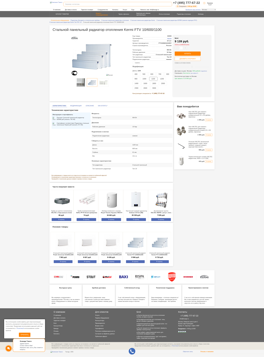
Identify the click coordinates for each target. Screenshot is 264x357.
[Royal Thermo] (172, 277)
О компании (56, 9)
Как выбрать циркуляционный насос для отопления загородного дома (150, 333)
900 (136, 79)
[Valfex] (107, 277)
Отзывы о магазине (206, 351)
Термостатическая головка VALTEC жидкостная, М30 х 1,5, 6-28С (200, 157)
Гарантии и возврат (87, 9)
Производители (100, 323)
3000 (154, 88)
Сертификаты (99, 328)
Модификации (76, 106)
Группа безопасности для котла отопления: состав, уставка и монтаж (151, 316)
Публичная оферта (101, 336)
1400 (137, 83)
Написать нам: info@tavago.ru (149, 9)
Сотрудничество (103, 9)
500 (144, 74)
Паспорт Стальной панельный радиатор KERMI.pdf (70, 118)
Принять (25, 335)
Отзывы (56, 331)
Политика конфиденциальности (105, 331)
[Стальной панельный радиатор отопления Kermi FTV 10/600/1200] (136, 242)
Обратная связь (188, 351)
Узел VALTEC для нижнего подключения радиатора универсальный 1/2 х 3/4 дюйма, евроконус (200, 114)
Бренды (56, 328)
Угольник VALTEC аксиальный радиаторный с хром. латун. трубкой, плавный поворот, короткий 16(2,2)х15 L (199, 144)
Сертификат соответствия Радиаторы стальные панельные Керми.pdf (73, 124)
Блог (55, 323)
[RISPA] (139, 277)
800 (167, 74)
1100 (153, 79)
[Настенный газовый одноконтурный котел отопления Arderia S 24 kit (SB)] (137, 200)
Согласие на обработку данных (105, 334)
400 (136, 74)
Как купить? (102, 106)
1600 (145, 83)
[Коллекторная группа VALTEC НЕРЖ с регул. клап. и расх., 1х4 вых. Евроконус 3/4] (161, 200)
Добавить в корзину (188, 59)
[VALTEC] (58, 277)
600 (152, 74)
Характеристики (59, 106)
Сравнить (137, 62)
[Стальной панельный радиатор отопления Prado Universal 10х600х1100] (87, 242)
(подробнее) (204, 71)
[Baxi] (123, 277)
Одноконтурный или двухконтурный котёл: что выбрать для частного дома (152, 324)
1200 (162, 79)
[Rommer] (188, 277)
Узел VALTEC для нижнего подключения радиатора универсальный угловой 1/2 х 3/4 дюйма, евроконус (200, 129)
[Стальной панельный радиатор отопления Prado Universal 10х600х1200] (111, 242)
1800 (154, 83)
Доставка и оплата (71, 9)
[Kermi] (204, 277)
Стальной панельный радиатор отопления (67, 254)
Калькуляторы (58, 326)
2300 (137, 88)
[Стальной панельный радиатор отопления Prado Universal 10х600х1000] (63, 242)
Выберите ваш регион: (193, 9)
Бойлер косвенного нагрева (115, 211)
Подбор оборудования (102, 318)
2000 (163, 83)
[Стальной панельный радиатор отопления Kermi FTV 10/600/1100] (92, 55)
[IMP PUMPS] (155, 277)
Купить (187, 53)
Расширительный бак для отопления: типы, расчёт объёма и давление (151, 320)
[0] (204, 4)
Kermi (169, 38)
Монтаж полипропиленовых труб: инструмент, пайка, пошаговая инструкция (152, 337)
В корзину (61, 219)
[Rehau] (75, 277)
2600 (145, 88)
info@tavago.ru (184, 319)
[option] (92, 55)
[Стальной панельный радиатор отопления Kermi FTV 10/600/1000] (160, 242)
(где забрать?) (194, 73)
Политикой (20, 328)
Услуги (125, 9)
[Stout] (91, 277)
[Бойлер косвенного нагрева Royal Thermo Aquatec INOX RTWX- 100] (112, 200)
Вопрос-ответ (99, 326)
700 (160, 74)
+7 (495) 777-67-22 (186, 2)
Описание (90, 106)
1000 (145, 79)
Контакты (115, 9)
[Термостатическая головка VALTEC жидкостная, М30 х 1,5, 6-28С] (181, 161)
